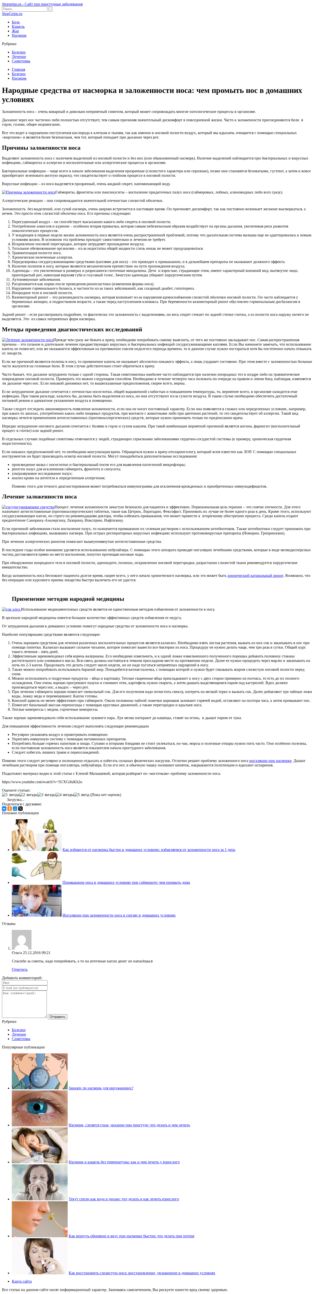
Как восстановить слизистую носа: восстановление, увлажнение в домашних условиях (142, 1273)
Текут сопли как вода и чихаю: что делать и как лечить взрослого (124, 1199)
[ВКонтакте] (4, 808)
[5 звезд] (81, 795)
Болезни (19, 52)
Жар (15, 31)
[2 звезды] (28, 795)
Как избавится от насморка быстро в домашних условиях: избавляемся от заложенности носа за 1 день (149, 850)
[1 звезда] (10, 795)
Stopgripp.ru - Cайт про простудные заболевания (42, 4)
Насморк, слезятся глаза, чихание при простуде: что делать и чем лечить (129, 1125)
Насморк (19, 35)
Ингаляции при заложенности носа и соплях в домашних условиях (119, 915)
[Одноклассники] (9, 808)
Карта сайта (22, 1281)
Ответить (20, 969)
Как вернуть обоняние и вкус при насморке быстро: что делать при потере (131, 1236)
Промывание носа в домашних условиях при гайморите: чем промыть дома (126, 882)
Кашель (18, 26)
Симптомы (21, 61)
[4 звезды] (65, 795)
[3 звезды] (46, 795)
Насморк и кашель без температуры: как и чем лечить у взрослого (124, 1162)
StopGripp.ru (12, 14)
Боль (16, 22)
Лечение (19, 56)
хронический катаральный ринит (255, 575)
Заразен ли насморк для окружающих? (101, 1088)
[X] (20, 808)
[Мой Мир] (15, 808)
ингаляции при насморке (270, 761)
